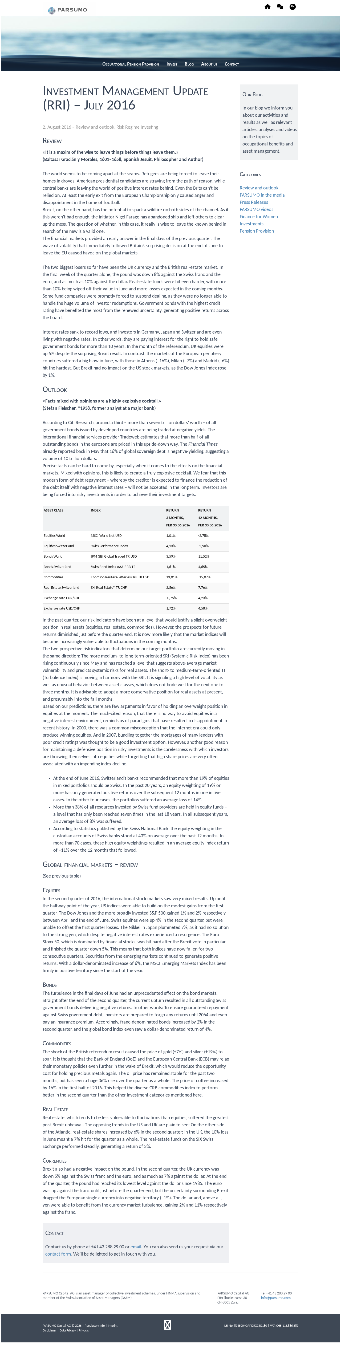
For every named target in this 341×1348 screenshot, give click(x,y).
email (136, 1247)
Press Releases (254, 202)
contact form (58, 1254)
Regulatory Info (95, 1325)
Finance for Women (259, 217)
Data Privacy (68, 1330)
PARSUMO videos (256, 209)
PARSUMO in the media (262, 195)
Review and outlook (95, 127)
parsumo (69, 9)
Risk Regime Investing (137, 127)
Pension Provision (257, 231)
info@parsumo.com (276, 1298)
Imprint (112, 1325)
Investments (251, 224)
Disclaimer (49, 1330)
